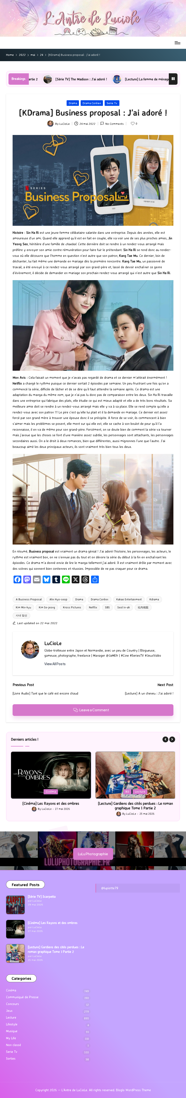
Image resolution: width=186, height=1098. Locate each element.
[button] (55, 664)
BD (43, 791)
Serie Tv (112, 103)
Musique (11, 1031)
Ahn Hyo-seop (58, 599)
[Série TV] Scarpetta (42, 896)
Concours (12, 1004)
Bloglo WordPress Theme (133, 1090)
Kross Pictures (72, 607)
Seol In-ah (123, 607)
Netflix (93, 607)
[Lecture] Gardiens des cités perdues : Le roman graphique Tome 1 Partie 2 (50, 806)
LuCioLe (53, 643)
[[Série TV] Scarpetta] (15, 905)
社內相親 (143, 607)
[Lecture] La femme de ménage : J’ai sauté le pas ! (103, 79)
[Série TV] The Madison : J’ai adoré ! (135, 803)
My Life (11, 1038)
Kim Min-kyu (23, 607)
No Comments (114, 124)
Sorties (11, 1058)
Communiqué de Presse (22, 997)
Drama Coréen (92, 103)
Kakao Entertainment (129, 599)
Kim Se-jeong (47, 607)
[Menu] (177, 42)
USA (143, 791)
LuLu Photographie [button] (93, 854)
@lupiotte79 (109, 888)
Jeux (9, 1011)
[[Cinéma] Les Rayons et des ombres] (15, 929)
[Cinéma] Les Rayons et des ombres (53, 923)
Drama (73, 103)
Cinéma (11, 990)
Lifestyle (11, 1024)
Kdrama (154, 599)
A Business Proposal (29, 599)
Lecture (55, 791)
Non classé (13, 1045)
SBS (107, 607)
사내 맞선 (21, 615)
